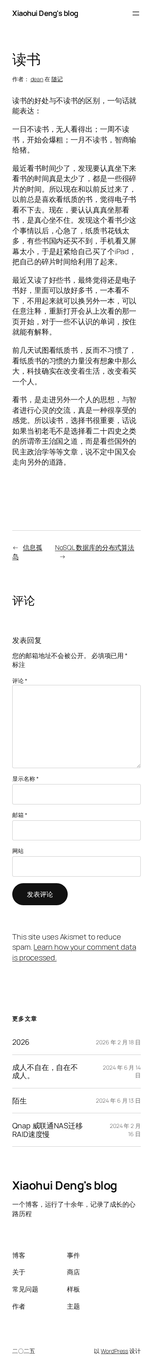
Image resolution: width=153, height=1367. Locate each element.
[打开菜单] (136, 13)
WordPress (114, 1351)
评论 (19, 681)
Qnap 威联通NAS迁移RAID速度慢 (47, 1129)
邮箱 (19, 815)
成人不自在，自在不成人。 (45, 1071)
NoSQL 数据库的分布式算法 (95, 547)
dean (37, 79)
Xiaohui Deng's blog (45, 13)
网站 (18, 851)
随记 (57, 79)
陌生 (19, 1101)
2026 (20, 1042)
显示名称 (25, 778)
